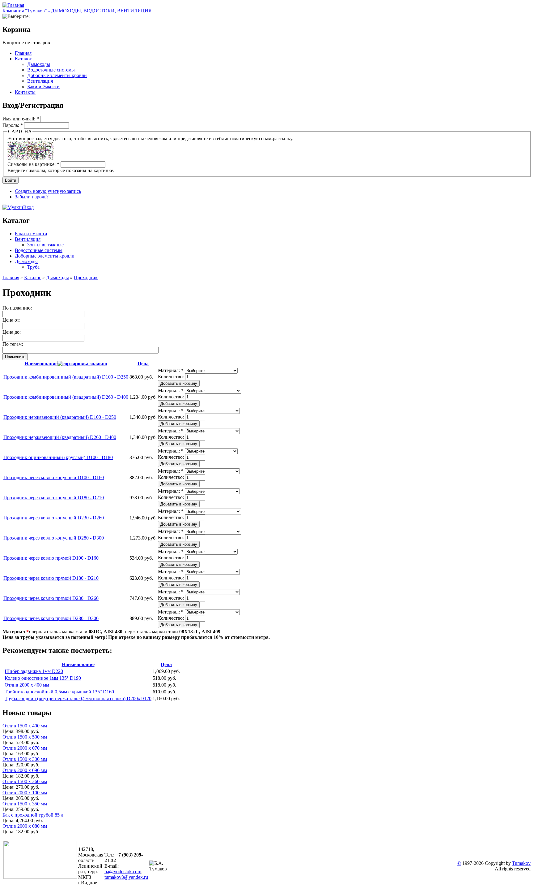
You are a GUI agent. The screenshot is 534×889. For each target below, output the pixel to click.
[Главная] (13, 5)
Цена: (9, 731)
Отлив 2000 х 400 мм (27, 684)
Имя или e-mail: (20, 118)
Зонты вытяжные (45, 244)
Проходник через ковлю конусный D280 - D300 (53, 537)
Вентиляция (40, 81)
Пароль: (12, 125)
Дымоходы (38, 64)
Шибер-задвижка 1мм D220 (34, 671)
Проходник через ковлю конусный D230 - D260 (53, 517)
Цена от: (11, 320)
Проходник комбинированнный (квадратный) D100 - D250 (65, 376)
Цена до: (11, 332)
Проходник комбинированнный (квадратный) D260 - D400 (65, 397)
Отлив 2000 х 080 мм (24, 826)
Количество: (171, 376)
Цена (143, 363)
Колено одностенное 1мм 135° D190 (43, 678)
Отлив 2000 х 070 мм (24, 748)
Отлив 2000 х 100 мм (24, 792)
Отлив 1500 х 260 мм (24, 781)
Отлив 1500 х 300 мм (24, 759)
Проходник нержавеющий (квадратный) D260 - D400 (59, 437)
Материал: (171, 370)
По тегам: (12, 344)
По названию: (17, 307)
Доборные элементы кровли (57, 75)
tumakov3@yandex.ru (126, 877)
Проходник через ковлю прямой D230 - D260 (51, 598)
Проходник (86, 277)
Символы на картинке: (33, 164)
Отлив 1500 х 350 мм (24, 803)
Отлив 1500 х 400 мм (24, 725)
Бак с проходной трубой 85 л (32, 814)
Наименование (41, 363)
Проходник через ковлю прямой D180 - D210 (51, 578)
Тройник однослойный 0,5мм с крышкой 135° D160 (59, 691)
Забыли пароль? (32, 196)
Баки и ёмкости (43, 86)
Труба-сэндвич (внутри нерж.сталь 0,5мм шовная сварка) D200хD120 (78, 698)
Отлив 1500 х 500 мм (24, 736)
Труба (33, 267)
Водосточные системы (51, 69)
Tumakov (521, 863)
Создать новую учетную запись (48, 191)
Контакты (25, 92)
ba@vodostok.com (122, 871)
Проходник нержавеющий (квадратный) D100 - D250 (59, 417)
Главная (23, 53)
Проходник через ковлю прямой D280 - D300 (51, 618)
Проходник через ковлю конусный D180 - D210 (53, 497)
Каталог (23, 58)
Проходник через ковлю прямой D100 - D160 (51, 558)
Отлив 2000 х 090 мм (24, 770)
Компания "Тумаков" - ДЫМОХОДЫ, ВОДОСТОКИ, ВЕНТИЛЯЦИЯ (77, 10)
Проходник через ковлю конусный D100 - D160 (53, 477)
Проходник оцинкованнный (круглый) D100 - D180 (58, 457)
